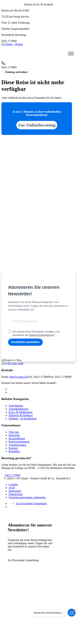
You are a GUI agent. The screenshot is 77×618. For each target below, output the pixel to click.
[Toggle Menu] (71, 53)
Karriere (13, 448)
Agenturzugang (17, 444)
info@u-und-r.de (18, 376)
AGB (12, 487)
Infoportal (14, 435)
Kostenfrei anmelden (25, 342)
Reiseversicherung (19, 441)
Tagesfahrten (16, 405)
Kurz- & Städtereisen (20, 412)
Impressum (15, 490)
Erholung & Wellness (21, 415)
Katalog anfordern (17, 72)
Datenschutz (16, 494)
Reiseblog (14, 451)
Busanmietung (17, 438)
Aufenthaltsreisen (18, 408)
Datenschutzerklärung (41, 335)
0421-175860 (12, 475)
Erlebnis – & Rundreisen (23, 418)
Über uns (14, 431)
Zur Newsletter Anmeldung (31, 503)
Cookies (13, 484)
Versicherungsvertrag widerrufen (27, 497)
